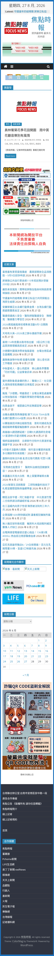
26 (18, 661)
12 (18, 651)
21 (32, 656)
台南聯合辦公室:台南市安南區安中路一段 (24, 793)
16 (46, 651)
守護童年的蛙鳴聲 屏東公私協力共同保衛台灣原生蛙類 (30, 13)
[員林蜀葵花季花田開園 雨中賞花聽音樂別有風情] (27, 94)
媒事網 (6, 875)
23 (46, 656)
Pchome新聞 (9, 859)
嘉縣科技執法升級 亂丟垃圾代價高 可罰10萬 (26, 458)
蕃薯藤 (6, 854)
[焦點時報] (5, 66)
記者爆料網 (8, 922)
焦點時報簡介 (9, 809)
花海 (22, 144)
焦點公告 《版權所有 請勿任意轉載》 (22, 803)
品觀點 (6, 885)
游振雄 (16, 144)
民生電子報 (8, 906)
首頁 (4, 830)
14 (32, 651)
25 (11, 661)
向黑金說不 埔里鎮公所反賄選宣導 (22, 405)
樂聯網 (6, 911)
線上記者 (7, 814)
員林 (11, 144)
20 (25, 656)
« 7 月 (26, 675)
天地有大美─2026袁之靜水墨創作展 (22, 333)
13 (25, 651)
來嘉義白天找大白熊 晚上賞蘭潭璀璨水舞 (25, 476)
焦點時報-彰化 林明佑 (33, 140)
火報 (4, 901)
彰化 (8, 124)
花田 (26, 144)
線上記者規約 (9, 819)
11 (11, 651)
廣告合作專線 (9, 798)
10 (4, 651)
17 (4, 656)
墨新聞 (6, 896)
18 (11, 656)
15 (39, 651)
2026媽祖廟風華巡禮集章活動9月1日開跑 (25, 324)
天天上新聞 (8, 880)
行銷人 (6, 890)
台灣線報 (7, 917)
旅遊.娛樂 (16, 124)
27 (25, 661)
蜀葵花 (32, 144)
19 (18, 656)
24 (4, 661)
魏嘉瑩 (38, 144)
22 (39, 656)
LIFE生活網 (8, 864)
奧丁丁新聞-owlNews (14, 869)
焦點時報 (41, 23)
